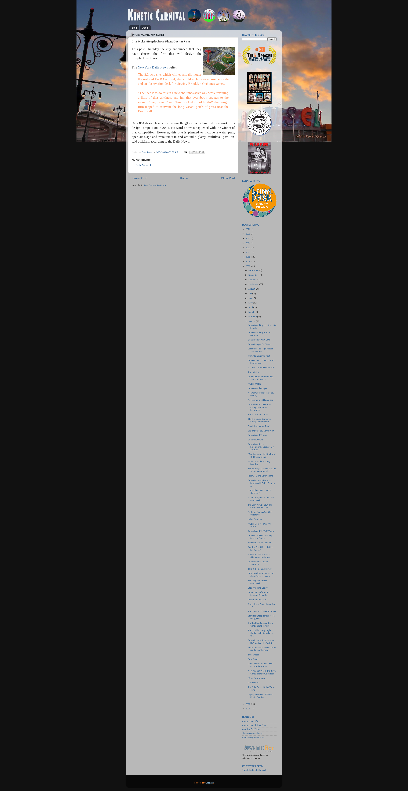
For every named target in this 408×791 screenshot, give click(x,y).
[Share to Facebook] (200, 152)
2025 (248, 234)
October (252, 280)
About (145, 27)
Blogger (209, 783)
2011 (248, 252)
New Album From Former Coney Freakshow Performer (259, 407)
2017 (248, 238)
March (251, 312)
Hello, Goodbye (255, 519)
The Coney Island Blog (252, 733)
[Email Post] (185, 152)
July (250, 293)
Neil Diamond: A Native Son (260, 400)
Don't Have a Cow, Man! (259, 426)
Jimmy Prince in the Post (259, 356)
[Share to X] (197, 152)
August (251, 289)
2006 (248, 709)
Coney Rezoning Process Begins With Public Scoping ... (261, 483)
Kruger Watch (254, 384)
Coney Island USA (250, 721)
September (253, 284)
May (250, 303)
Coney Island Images (257, 388)
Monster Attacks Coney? (259, 543)
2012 (248, 248)
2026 (248, 229)
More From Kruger (256, 678)
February (252, 317)
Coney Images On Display (260, 344)
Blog (134, 27)
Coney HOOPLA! (255, 440)
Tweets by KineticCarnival (254, 770)
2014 (248, 243)
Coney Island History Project (255, 725)
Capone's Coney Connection (261, 431)
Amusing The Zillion (251, 729)
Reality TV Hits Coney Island (260, 476)
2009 (248, 262)
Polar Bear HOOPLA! (257, 600)
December (253, 270)
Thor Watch (253, 372)
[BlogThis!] (194, 152)
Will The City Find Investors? (261, 368)
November (253, 275)
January (252, 321)
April (250, 307)
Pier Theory (253, 683)
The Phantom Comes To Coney (262, 611)
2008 (248, 266)
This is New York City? (258, 414)
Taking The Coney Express (260, 569)
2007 (248, 704)
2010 (248, 257)
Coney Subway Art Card (259, 340)
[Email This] (191, 152)
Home (184, 178)
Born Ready (253, 659)
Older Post (228, 178)
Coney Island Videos (257, 435)
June (250, 298)
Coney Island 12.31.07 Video (261, 531)
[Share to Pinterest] (203, 152)
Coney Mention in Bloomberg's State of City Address (261, 447)
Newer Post (139, 178)
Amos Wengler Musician (253, 737)
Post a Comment (143, 165)
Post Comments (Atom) (155, 185)
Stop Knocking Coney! (258, 588)
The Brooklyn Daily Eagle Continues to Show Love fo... (260, 633)
